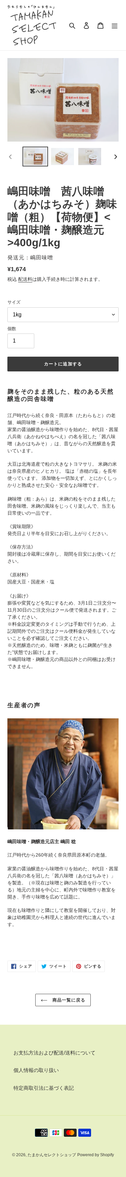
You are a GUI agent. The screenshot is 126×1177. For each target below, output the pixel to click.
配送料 (25, 279)
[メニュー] (115, 25)
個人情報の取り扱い (36, 1070)
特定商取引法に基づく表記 (43, 1088)
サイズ (13, 302)
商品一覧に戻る (68, 1000)
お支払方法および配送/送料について (54, 1053)
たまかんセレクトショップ (52, 1155)
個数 (11, 328)
